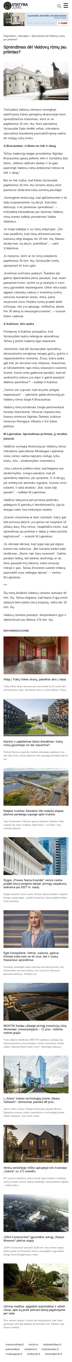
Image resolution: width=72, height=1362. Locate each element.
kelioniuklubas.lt (52, 1344)
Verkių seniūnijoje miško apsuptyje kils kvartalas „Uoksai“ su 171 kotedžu (35, 1169)
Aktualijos (23, 35)
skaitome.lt (30, 1349)
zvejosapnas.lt (14, 1353)
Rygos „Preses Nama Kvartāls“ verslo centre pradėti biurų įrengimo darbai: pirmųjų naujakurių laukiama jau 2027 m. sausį (34, 884)
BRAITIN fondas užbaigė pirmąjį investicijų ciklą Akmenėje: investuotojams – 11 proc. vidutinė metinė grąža (34, 1029)
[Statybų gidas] (15, 9)
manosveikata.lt (15, 1344)
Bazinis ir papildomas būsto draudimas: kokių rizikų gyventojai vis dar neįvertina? (33, 743)
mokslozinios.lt (50, 1349)
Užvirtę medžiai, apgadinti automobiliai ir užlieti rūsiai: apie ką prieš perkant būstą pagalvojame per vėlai (34, 1310)
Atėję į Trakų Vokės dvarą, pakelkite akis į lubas (34, 679)
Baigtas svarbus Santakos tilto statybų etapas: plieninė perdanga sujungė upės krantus (33, 812)
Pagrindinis (9, 35)
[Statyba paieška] (59, 7)
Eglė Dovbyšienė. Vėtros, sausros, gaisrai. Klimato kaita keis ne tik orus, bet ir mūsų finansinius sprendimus (31, 956)
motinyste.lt (33, 1353)
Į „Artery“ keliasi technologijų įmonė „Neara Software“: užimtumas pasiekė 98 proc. (31, 1100)
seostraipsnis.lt (53, 1353)
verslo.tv (33, 1344)
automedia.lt (12, 1349)
